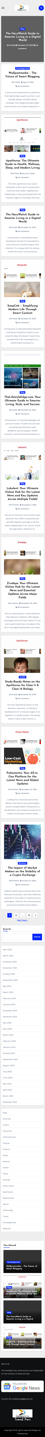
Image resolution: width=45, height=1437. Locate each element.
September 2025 (10, 980)
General (6, 1161)
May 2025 (7, 986)
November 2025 (10, 968)
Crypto (6, 1125)
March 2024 (8, 1035)
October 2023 (9, 1053)
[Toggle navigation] (3, 8)
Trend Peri (22, 1419)
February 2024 (9, 1041)
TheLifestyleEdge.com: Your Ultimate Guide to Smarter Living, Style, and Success (22, 401)
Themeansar (22, 1434)
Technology (8, 1210)
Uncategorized (22, 68)
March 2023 (8, 1096)
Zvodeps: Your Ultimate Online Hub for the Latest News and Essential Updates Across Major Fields (22, 590)
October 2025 (9, 974)
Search (7, 929)
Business (22, 863)
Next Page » (22, 920)
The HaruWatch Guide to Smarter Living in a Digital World (22, 218)
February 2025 (9, 998)
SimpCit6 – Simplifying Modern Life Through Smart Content (22, 37)
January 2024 (9, 1047)
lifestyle (6, 1180)
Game (5, 1155)
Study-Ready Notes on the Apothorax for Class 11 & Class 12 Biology (22, 685)
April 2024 (7, 1029)
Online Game (8, 1186)
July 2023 (7, 1072)
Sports (6, 1204)
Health (22, 677)
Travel (5, 1216)
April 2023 (7, 1090)
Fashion (6, 1143)
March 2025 (8, 992)
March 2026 (8, 956)
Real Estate (8, 1192)
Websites (7, 1229)
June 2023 (8, 1078)
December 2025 (10, 962)
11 (29, 915)
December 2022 (10, 1102)
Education (7, 1131)
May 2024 (7, 1023)
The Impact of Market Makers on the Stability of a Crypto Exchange (22, 872)
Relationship (8, 1198)
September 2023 (10, 1059)
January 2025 (9, 1004)
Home (5, 1174)
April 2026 (7, 950)
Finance (6, 1149)
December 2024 (10, 1011)
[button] (41, 38)
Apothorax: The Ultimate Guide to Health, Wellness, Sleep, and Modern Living (22, 164)
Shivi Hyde (11, 45)
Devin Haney (14, 505)
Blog (22, 29)
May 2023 (7, 1084)
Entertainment (9, 1137)
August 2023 (9, 1065)
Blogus (35, 1430)
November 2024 (10, 1017)
